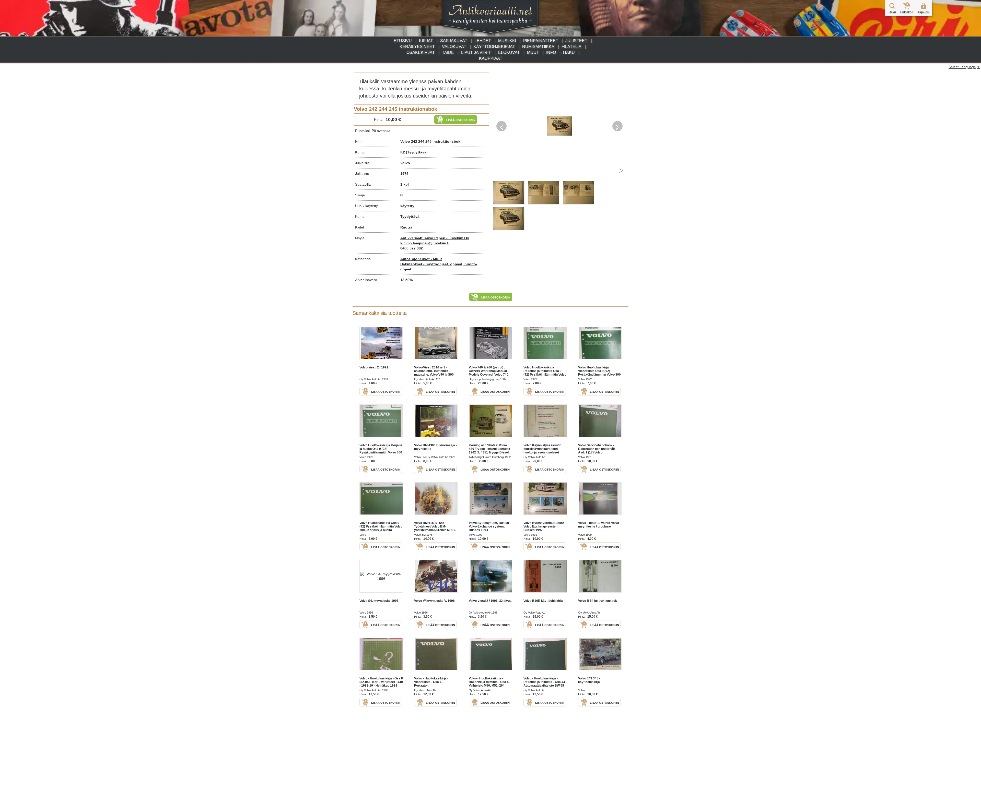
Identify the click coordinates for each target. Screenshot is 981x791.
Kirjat (426, 41)
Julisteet (576, 41)
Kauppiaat (490, 58)
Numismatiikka (538, 46)
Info (551, 52)
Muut (533, 52)
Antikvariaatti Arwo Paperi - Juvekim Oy (434, 238)
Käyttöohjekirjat (494, 46)
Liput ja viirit (476, 52)
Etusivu (403, 41)
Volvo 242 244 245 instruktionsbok (430, 141)
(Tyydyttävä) (417, 152)
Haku (569, 52)
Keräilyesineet (417, 46)
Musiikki (507, 41)
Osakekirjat (420, 52)
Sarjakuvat (453, 41)
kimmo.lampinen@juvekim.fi (424, 243)
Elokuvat (509, 52)
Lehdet (482, 41)
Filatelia (571, 46)
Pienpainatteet (540, 41)
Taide (448, 52)
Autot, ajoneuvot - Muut (421, 259)
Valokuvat (454, 46)
